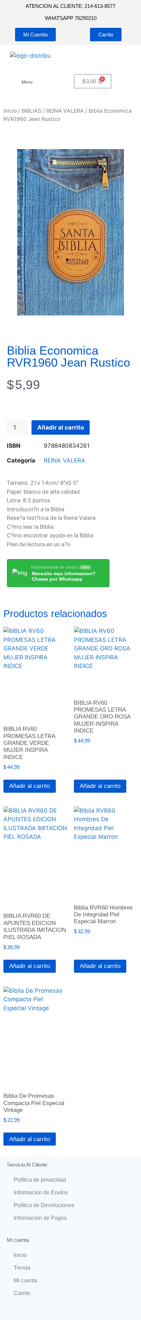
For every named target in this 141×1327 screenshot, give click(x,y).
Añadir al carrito (60, 427)
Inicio (10, 111)
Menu (27, 82)
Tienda (22, 1268)
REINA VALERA (65, 111)
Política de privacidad (40, 1180)
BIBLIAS (31, 111)
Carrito (22, 1293)
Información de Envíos (41, 1192)
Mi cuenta (25, 1280)
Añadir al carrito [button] (29, 786)
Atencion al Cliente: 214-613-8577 (70, 6)
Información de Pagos (40, 1218)
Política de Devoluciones (44, 1205)
